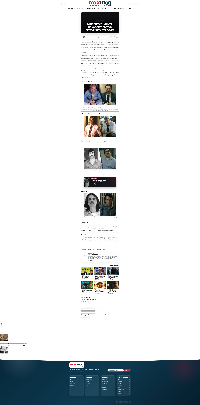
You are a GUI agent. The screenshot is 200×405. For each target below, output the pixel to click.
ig (124, 402)
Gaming (87, 385)
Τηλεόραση (88, 383)
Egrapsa (119, 393)
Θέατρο (87, 381)
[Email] (138, 4)
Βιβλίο (71, 381)
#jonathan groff (84, 249)
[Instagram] (133, 4)
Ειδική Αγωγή (120, 385)
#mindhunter (89, 249)
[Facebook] (128, 4)
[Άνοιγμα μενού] (65, 4)
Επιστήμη (119, 379)
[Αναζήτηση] (62, 4)
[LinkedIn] (135, 4)
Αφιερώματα (72, 383)
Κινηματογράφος (89, 379)
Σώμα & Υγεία (104, 383)
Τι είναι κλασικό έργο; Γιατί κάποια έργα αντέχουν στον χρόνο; (13, 343)
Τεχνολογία (120, 381)
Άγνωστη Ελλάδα (121, 389)
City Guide (120, 391)
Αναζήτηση (127, 370)
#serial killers (99, 249)
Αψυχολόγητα (104, 389)
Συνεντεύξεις (72, 385)
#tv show (103, 249)
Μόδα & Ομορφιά (105, 381)
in (114, 36)
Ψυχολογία (104, 387)
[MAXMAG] (100, 3)
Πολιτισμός (72, 379)
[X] (130, 4)
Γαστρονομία (104, 379)
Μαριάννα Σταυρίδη (93, 254)
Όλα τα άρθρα (90, 260)
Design (103, 385)
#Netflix (94, 249)
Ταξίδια (119, 387)
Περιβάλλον (120, 383)
